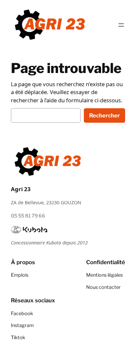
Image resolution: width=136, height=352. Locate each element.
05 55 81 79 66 (28, 216)
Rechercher (104, 115)
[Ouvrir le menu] (121, 25)
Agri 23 (21, 189)
